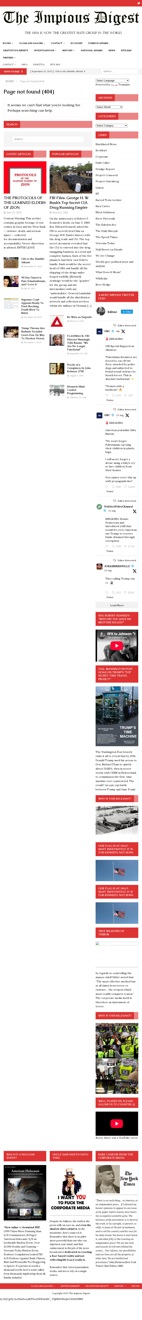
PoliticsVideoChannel (118, 506)
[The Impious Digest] (71, 37)
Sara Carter (103, 206)
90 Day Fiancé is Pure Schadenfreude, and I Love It (33, 281)
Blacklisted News (106, 144)
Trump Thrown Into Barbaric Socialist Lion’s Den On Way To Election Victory (33, 333)
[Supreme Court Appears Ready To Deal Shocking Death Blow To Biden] (11, 303)
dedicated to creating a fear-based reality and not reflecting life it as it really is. (71, 1255)
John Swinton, (117, 1262)
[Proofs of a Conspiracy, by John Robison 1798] (57, 368)
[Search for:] (119, 71)
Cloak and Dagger (31, 43)
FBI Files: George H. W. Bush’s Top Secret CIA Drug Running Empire (69, 202)
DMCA (24, 64)
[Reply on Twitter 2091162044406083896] (107, 486)
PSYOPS (135, 1286)
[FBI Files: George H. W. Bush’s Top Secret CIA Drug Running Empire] (71, 177)
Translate (124, 84)
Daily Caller (103, 162)
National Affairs (92, 50)
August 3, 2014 (76, 375)
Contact (56, 43)
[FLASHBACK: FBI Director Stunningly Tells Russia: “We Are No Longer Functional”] (57, 340)
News (111, 50)
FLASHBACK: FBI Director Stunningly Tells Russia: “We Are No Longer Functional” (78, 342)
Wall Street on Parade (109, 249)
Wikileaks (101, 278)
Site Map (126, 50)
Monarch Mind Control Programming (76, 390)
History (67, 50)
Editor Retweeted (127, 325)
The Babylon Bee (106, 224)
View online (11, 1227)
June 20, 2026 (14, 212)
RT (97, 193)
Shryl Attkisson (105, 212)
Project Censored (107, 175)
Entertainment (70, 1286)
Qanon (100, 187)
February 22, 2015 (78, 397)
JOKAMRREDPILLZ (117, 566)
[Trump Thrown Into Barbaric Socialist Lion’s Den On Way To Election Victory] (11, 331)
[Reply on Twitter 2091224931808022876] (107, 546)
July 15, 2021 (29, 288)
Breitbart (101, 150)
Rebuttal (39, 64)
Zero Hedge (103, 284)
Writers (8, 57)
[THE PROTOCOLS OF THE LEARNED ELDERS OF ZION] (25, 177)
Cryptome (102, 156)
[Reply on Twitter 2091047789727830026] (107, 592)
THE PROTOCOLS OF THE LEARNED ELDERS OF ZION (25, 202)
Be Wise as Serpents (79, 317)
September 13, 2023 (33, 266)
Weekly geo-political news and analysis (114, 264)
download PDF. (31, 1227)
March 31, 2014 (77, 321)
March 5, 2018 (60, 212)
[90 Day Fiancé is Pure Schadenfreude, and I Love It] (11, 281)
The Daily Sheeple (107, 231)
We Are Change (105, 255)
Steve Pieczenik (105, 218)
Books (7, 43)
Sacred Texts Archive (109, 200)
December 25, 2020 (33, 317)
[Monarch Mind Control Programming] (57, 390)
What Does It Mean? (108, 272)
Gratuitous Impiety (15, 50)
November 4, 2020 (32, 342)
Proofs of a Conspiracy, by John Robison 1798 (79, 368)
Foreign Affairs (98, 43)
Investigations (44, 50)
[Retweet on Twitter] (114, 325)
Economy (77, 43)
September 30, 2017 (79, 353)
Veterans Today (105, 243)
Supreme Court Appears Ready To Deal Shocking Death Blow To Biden (32, 306)
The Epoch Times (107, 237)
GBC (107, 331)
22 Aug (120, 415)
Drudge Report (105, 169)
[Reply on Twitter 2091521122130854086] (107, 395)
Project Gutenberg (107, 181)
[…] (89, 305)
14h (118, 331)
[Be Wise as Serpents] (57, 321)
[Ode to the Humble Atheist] (11, 262)
